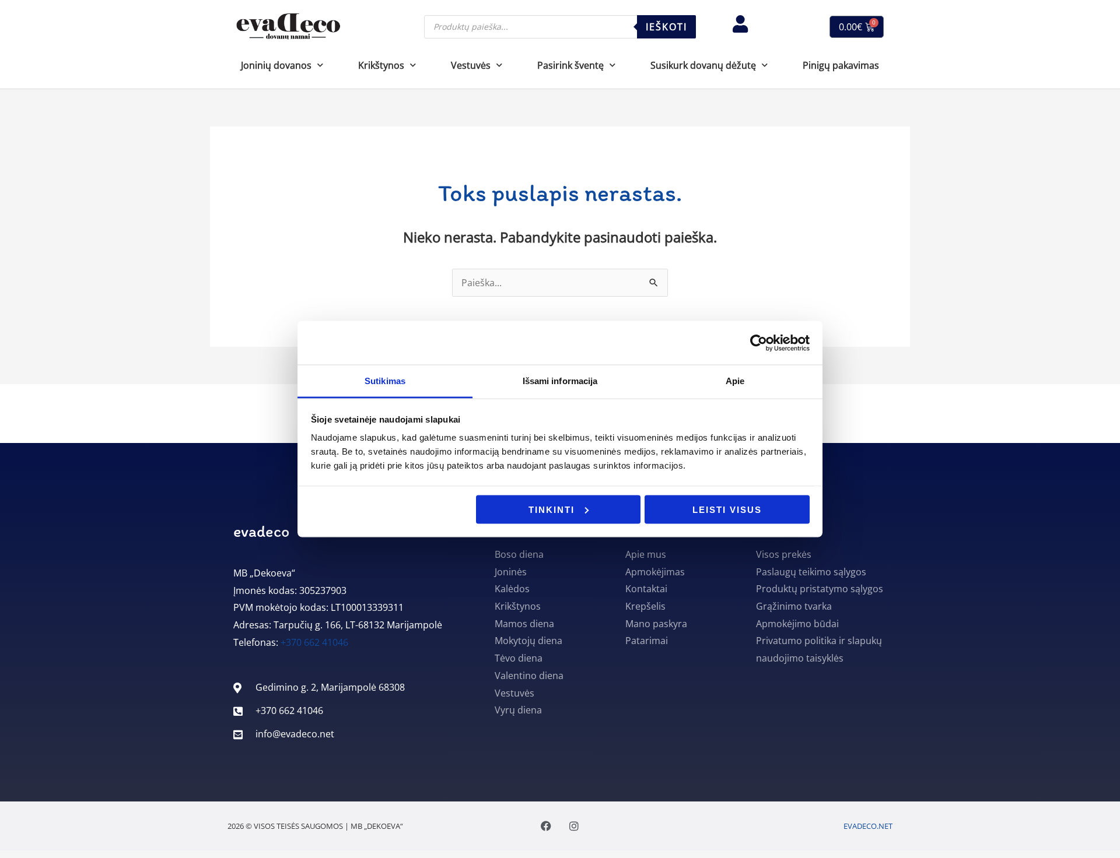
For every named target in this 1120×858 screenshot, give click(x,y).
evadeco (261, 531)
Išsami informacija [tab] (560, 381)
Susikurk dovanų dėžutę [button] (703, 65)
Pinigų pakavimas (841, 65)
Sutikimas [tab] (385, 381)
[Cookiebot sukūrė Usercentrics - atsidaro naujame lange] (759, 342)
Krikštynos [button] (381, 65)
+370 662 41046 (314, 642)
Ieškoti (666, 26)
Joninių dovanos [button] (276, 65)
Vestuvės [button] (471, 65)
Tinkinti (551, 509)
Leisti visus (727, 509)
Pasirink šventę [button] (570, 65)
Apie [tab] (735, 381)
